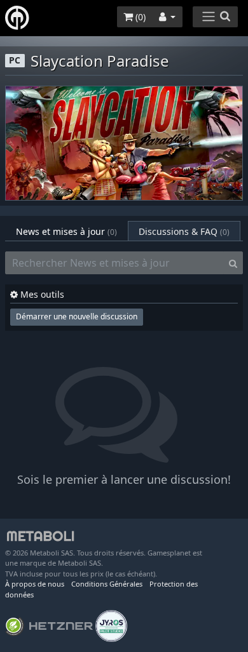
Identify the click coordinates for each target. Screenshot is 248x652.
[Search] (233, 262)
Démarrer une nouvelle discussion (76, 316)
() (139, 17)
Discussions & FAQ (184, 231)
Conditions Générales (106, 584)
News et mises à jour (66, 231)
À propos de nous (34, 584)
